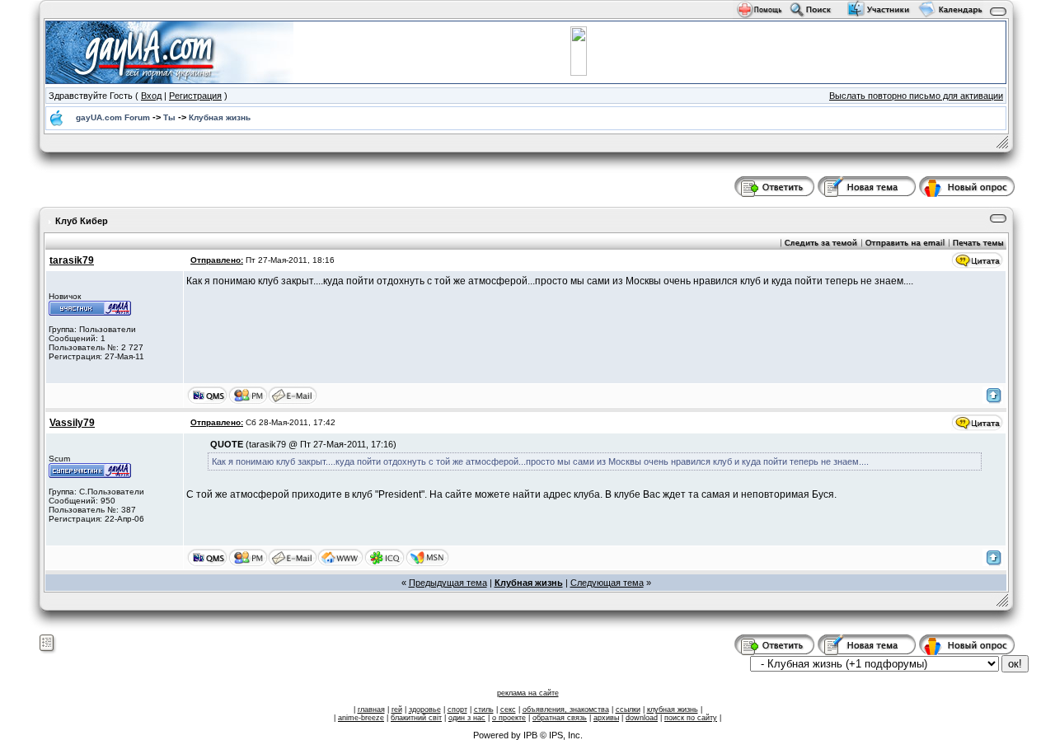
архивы (606, 718)
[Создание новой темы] (866, 185)
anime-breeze (361, 718)
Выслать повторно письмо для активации (916, 96)
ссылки (628, 709)
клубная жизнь (672, 709)
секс (508, 709)
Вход (151, 96)
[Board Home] (169, 51)
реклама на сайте (528, 693)
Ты (169, 117)
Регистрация (195, 96)
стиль (484, 709)
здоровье (425, 709)
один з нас (466, 718)
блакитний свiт (416, 718)
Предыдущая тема (448, 583)
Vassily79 (72, 423)
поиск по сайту (690, 718)
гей (397, 709)
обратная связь (559, 718)
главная (371, 709)
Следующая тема (607, 583)
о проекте (509, 718)
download (642, 718)
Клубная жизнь (220, 117)
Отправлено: (216, 260)
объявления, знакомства (566, 709)
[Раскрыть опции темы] (48, 643)
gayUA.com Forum (113, 117)
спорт (457, 709)
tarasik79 (71, 260)
